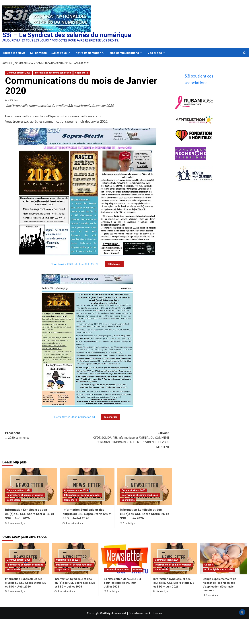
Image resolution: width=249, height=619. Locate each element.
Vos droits (155, 53)
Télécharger (114, 263)
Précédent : (17, 435)
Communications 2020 (18, 73)
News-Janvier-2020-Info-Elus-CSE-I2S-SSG (75, 263)
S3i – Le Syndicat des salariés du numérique (66, 35)
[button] (244, 52)
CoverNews (136, 613)
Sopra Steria (81, 73)
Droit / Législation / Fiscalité (218, 569)
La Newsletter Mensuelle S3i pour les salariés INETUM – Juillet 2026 (122, 582)
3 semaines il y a (16, 523)
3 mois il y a (129, 523)
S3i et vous (59, 53)
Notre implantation (88, 53)
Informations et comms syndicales (52, 73)
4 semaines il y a (74, 523)
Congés (208, 565)
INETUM (137, 569)
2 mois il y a (113, 591)
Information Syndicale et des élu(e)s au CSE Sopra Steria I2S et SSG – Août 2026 (29, 514)
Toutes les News (14, 53)
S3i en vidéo (38, 53)
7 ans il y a (12, 99)
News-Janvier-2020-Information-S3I (75, 416)
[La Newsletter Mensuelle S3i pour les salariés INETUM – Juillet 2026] (124, 558)
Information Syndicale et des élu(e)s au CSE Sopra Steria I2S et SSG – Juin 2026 (144, 514)
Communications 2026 (18, 490)
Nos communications (124, 53)
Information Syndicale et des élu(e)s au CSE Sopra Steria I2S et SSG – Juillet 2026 (87, 514)
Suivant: (131, 440)
